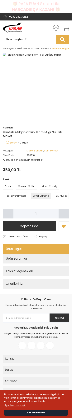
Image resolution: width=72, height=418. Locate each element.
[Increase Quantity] (64, 213)
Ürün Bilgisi (14, 249)
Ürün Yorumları (17, 258)
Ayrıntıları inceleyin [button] (15, 405)
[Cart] (64, 28)
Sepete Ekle (29, 226)
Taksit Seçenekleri (19, 271)
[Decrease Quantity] (8, 213)
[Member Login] (55, 28)
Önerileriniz (14, 283)
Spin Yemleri (51, 150)
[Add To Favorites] (64, 226)
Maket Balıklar (34, 150)
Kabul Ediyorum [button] (36, 412)
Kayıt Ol (59, 317)
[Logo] (13, 27)
